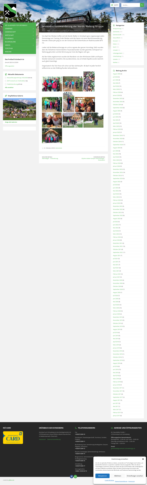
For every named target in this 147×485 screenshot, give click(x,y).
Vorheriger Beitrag (99, 157)
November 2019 (117, 320)
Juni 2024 (115, 151)
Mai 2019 (115, 338)
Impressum (131, 481)
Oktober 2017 (117, 394)
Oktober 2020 (117, 286)
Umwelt (115, 50)
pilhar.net (11, 480)
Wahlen (115, 62)
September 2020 (118, 289)
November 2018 (117, 354)
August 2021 (116, 255)
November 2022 (117, 209)
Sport (114, 47)
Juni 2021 (115, 262)
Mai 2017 (115, 406)
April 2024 (116, 157)
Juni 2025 (115, 117)
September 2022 (118, 215)
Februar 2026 (117, 92)
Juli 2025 (115, 114)
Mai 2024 (115, 154)
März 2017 (116, 409)
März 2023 (116, 197)
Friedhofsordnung (12, 84)
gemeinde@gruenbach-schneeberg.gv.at (123, 448)
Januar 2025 (116, 132)
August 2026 (116, 74)
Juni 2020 (115, 299)
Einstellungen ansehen (135, 476)
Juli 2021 (115, 258)
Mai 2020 (115, 302)
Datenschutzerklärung (121, 481)
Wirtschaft (9, 35)
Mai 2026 (115, 83)
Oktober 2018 (117, 357)
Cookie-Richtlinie (109, 480)
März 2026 (116, 89)
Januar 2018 (116, 385)
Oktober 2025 (117, 104)
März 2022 (116, 234)
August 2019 (116, 329)
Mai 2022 (115, 228)
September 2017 (118, 397)
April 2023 (116, 194)
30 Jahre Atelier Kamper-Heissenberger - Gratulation (93, 159)
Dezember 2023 (117, 169)
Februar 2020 (117, 311)
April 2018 (116, 375)
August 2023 (116, 181)
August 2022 (116, 218)
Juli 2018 (115, 366)
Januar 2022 (116, 240)
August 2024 (116, 148)
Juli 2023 (115, 185)
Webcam (8, 52)
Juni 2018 (115, 369)
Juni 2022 (115, 225)
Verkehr (115, 59)
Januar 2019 (116, 348)
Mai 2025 (115, 120)
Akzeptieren (102, 476)
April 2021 (116, 268)
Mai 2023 (115, 191)
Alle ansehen (9, 87)
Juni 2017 (115, 403)
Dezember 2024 (117, 135)
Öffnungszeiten (9, 66)
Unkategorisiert (117, 53)
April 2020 (116, 305)
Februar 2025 (117, 129)
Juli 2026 (115, 77)
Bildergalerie (10, 42)
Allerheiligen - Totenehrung (50, 158)
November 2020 (117, 283)
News (48, 31)
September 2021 (118, 252)
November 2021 (117, 246)
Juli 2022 (115, 222)
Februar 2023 (117, 200)
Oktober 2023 (117, 175)
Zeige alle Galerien (11, 122)
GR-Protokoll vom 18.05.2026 (15, 81)
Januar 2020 (116, 314)
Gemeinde (59, 148)
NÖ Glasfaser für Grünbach (16, 25)
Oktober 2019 (117, 323)
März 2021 (116, 271)
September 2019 (118, 326)
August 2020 (116, 292)
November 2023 (117, 172)
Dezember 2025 (117, 98)
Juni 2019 (115, 335)
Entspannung (117, 28)
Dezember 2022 (117, 206)
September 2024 (118, 145)
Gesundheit (116, 38)
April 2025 (116, 123)
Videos (7, 45)
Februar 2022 (117, 237)
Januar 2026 (116, 95)
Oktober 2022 (117, 212)
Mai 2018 (115, 372)
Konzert (115, 41)
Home (43, 31)
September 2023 (118, 178)
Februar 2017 (117, 412)
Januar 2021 (116, 277)
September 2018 (118, 360)
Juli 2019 (115, 332)
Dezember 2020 (117, 280)
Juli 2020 (115, 295)
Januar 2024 (116, 166)
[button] (143, 459)
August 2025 (116, 111)
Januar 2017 (116, 416)
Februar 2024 (117, 163)
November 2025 (117, 101)
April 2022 (116, 231)
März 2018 (116, 379)
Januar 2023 (116, 203)
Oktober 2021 (117, 249)
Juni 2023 (115, 188)
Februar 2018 (117, 382)
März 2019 (116, 345)
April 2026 (116, 86)
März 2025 (116, 126)
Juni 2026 (115, 80)
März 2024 (116, 160)
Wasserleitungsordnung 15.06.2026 (17, 78)
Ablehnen (117, 476)
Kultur (115, 44)
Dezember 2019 (117, 317)
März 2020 (116, 308)
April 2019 (116, 342)
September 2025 (118, 108)
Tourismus (9, 38)
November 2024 (117, 138)
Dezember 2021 (117, 243)
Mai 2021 (115, 265)
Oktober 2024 (117, 141)
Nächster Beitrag (47, 157)
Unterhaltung (117, 56)
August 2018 (116, 363)
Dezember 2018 (117, 351)
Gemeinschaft (10, 32)
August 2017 (116, 400)
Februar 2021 (117, 274)
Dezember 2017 (117, 388)
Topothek (9, 48)
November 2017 (117, 391)
